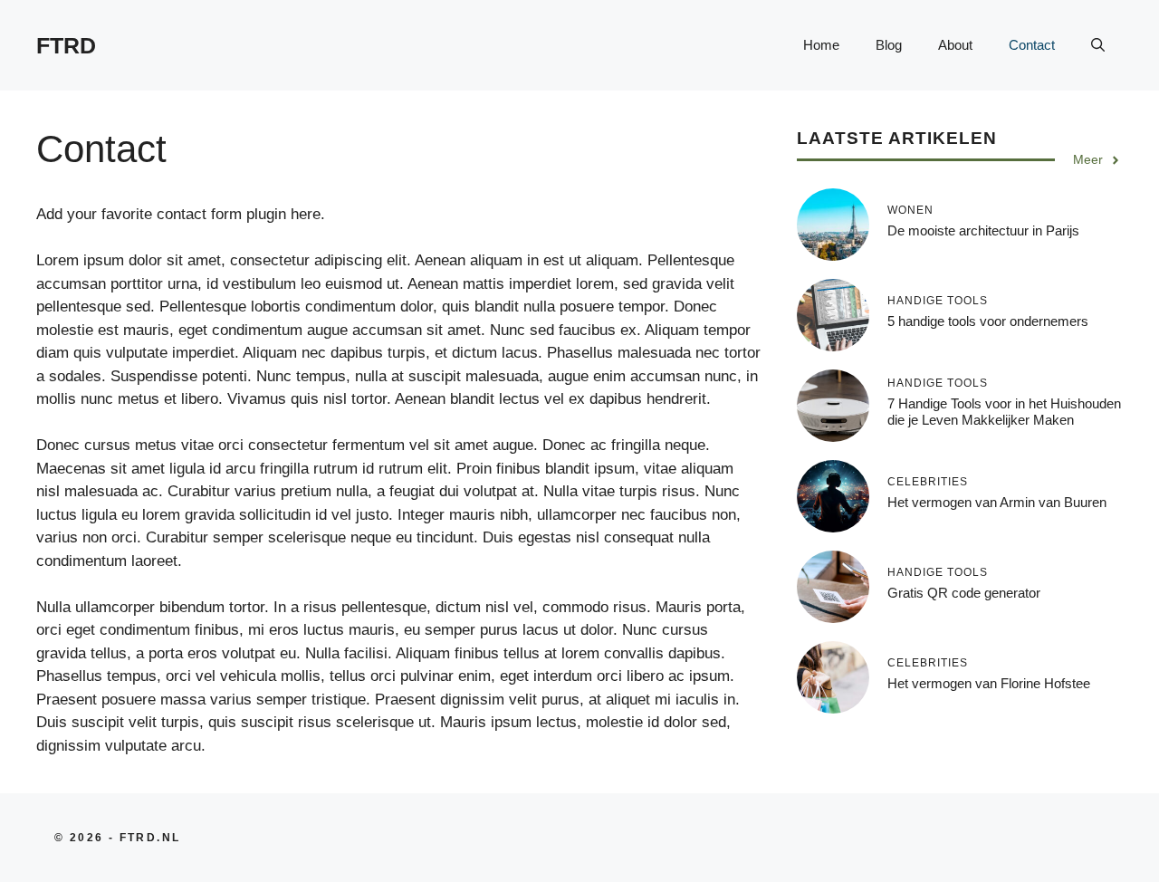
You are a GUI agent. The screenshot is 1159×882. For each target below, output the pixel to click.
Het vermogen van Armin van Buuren (996, 502)
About (955, 45)
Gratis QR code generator (963, 592)
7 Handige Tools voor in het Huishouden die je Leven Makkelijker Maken (1004, 411)
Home (821, 45)
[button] (1098, 45)
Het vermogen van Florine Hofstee (988, 683)
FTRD (66, 45)
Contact (1032, 45)
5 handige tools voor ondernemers (987, 321)
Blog (889, 45)
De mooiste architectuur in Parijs (983, 230)
